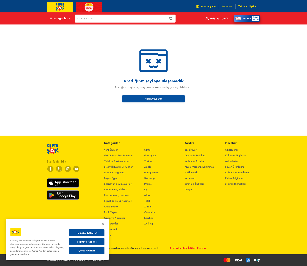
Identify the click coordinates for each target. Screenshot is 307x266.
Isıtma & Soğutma (114, 172)
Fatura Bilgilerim (234, 178)
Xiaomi (148, 206)
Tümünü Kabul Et (86, 232)
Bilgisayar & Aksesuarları (118, 184)
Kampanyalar (208, 6)
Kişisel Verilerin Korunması (199, 167)
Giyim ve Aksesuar (114, 218)
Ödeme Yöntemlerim (237, 172)
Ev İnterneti (110, 229)
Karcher (148, 218)
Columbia (149, 212)
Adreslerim (231, 161)
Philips (148, 184)
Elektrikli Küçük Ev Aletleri (118, 167)
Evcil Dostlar (111, 223)
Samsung (149, 178)
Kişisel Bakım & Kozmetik (118, 201)
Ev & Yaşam (110, 212)
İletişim (189, 189)
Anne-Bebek (111, 206)
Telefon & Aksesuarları (117, 161)
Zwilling (148, 223)
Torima (148, 161)
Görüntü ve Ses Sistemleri (118, 155)
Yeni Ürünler (111, 150)
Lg (145, 189)
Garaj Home (151, 172)
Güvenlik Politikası (195, 155)
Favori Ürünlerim (234, 167)
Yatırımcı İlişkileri (194, 184)
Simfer (147, 150)
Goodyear (150, 155)
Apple (147, 167)
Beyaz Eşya (110, 178)
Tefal (147, 201)
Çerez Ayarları (87, 250)
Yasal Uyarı (191, 150)
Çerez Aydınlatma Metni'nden (39, 247)
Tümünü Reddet (86, 241)
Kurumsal (190, 178)
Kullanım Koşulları (195, 161)
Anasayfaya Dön (153, 98)
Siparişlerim (231, 150)
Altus (147, 195)
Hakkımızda (191, 172)
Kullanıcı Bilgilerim (235, 155)
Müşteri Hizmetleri (235, 184)
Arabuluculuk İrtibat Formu (187, 248)
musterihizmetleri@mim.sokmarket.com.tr (135, 248)
